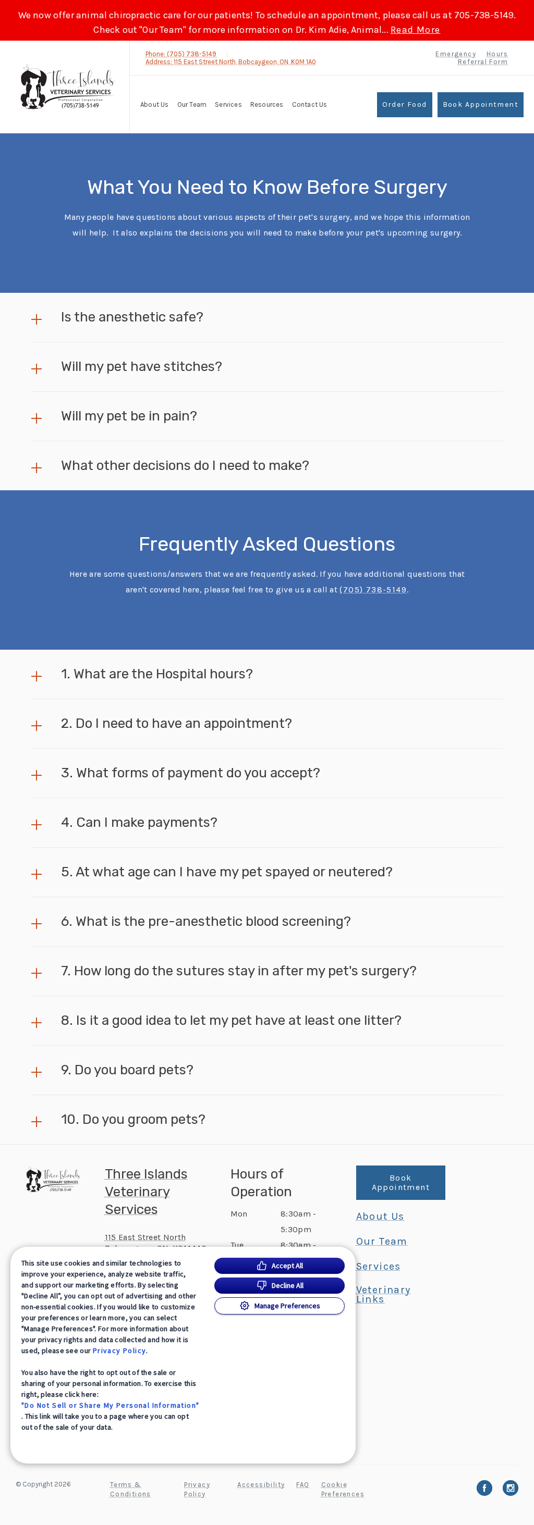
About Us (154, 104)
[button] (267, 317)
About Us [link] (380, 1216)
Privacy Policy (120, 1350)
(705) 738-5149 (373, 589)
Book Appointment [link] (480, 104)
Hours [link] (497, 54)
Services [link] (228, 104)
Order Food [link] (404, 104)
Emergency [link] (455, 54)
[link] (67, 86)
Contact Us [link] (309, 104)
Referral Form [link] (483, 62)
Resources (267, 104)
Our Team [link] (192, 104)
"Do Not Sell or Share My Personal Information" (110, 1405)
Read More (416, 29)
